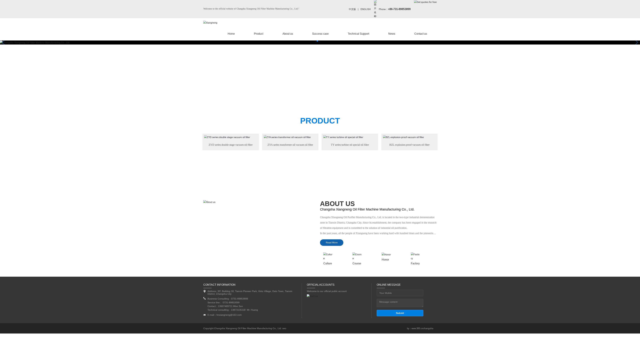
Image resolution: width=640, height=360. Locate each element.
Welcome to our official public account (327, 291)
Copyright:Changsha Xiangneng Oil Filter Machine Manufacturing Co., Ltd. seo (244, 328)
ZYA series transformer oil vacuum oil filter (290, 144)
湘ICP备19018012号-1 (390, 328)
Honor (385, 259)
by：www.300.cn (415, 328)
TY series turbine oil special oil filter (350, 144)
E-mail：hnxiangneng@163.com (225, 315)
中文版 (352, 9)
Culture (327, 263)
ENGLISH (365, 9)
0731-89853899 (240, 298)
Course (356, 263)
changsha (428, 328)
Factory (415, 263)
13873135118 (238, 309)
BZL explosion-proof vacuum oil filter (409, 144)
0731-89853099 (231, 302)
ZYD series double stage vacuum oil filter (230, 144)
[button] (317, 41)
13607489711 (225, 306)
